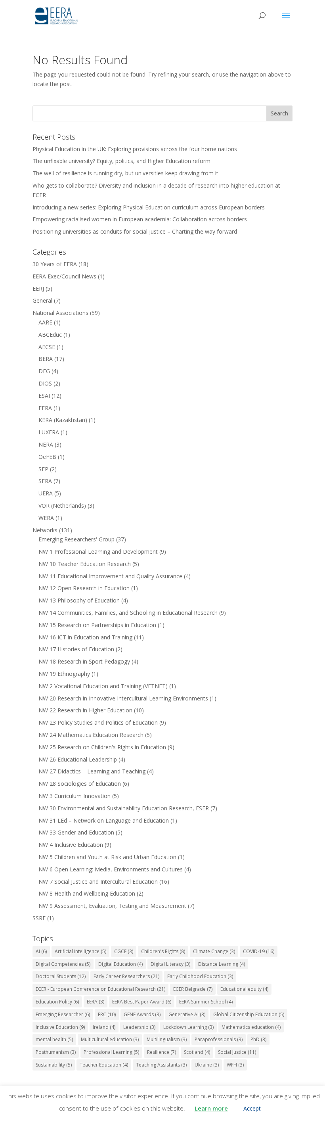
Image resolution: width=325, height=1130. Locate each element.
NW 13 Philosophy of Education (79, 600)
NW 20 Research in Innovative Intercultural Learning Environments (123, 698)
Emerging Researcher (63, 1014)
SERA (45, 481)
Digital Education (120, 964)
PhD (258, 1039)
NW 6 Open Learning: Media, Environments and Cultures (110, 869)
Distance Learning (221, 964)
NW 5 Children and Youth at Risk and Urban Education (107, 857)
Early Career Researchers (126, 976)
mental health (54, 1039)
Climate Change (214, 951)
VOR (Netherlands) (62, 505)
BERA (45, 359)
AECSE (46, 347)
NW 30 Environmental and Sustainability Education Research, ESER (123, 808)
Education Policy (57, 1001)
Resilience (161, 1052)
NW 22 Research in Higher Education (85, 710)
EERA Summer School (206, 1001)
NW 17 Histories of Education (76, 649)
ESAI (44, 395)
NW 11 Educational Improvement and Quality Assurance (110, 576)
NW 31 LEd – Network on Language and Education (103, 820)
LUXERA (48, 432)
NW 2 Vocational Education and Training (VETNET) (103, 686)
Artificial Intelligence (80, 951)
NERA (45, 444)
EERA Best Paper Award (141, 1001)
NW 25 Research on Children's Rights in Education (102, 747)
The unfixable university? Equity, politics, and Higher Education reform (121, 161)
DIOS (45, 383)
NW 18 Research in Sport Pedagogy (84, 661)
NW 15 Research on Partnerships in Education (97, 625)
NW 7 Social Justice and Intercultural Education (98, 881)
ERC (107, 1014)
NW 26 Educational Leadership (77, 759)
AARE (45, 322)
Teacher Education (104, 1064)
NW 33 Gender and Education (76, 832)
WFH (235, 1064)
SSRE (39, 918)
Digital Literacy (170, 964)
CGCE (123, 951)
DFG (44, 371)
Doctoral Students (61, 976)
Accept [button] (252, 1108)
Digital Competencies (63, 964)
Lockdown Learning (188, 1027)
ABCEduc (50, 334)
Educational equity (244, 989)
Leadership (139, 1027)
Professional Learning (111, 1052)
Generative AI (186, 1014)
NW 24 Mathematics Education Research (90, 735)
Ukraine (207, 1064)
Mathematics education (251, 1027)
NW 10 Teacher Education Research (84, 564)
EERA (95, 1001)
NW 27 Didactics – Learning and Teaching (91, 771)
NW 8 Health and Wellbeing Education (86, 893)
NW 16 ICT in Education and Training (85, 637)
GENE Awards (142, 1014)
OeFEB (47, 456)
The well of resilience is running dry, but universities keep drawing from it (125, 173)
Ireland (104, 1027)
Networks (44, 530)
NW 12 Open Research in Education (84, 588)
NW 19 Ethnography (64, 673)
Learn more (211, 1108)
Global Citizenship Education (248, 1014)
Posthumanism (56, 1052)
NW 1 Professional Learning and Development (98, 551)
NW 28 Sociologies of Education (79, 783)
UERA (45, 493)
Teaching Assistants (161, 1064)
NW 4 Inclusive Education (70, 844)
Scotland (197, 1052)
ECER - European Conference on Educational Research (100, 989)
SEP (43, 469)
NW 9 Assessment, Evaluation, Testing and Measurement (112, 905)
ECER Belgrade (192, 989)
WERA (46, 518)
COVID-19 (258, 951)
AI (41, 951)
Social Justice (237, 1052)
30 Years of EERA (54, 264)
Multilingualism (167, 1039)
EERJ (38, 288)
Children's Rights (163, 951)
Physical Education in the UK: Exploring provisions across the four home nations (134, 149)
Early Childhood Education (200, 976)
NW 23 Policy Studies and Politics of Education (98, 722)
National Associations (60, 313)
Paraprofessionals (219, 1039)
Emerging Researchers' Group (76, 539)
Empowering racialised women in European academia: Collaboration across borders (139, 219)
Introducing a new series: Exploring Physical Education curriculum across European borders (148, 207)
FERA (45, 408)
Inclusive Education (60, 1027)
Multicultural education (110, 1039)
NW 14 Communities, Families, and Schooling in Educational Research (128, 612)
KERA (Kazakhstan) (62, 420)
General (42, 300)
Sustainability (54, 1064)
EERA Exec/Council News (64, 276)
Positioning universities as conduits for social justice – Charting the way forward (134, 231)
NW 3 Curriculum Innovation (74, 796)
